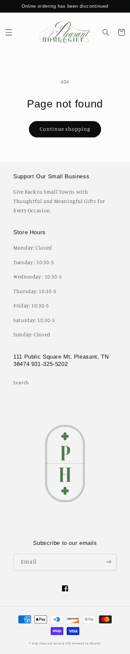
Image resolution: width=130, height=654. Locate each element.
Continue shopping (65, 129)
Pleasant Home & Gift (55, 643)
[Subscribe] (108, 562)
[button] (8, 32)
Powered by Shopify (86, 643)
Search (21, 382)
